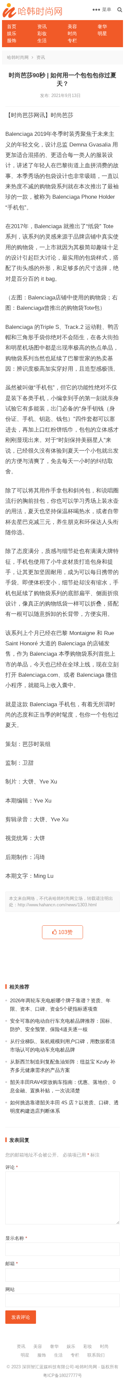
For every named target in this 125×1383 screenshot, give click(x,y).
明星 (102, 33)
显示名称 (16, 1238)
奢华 (102, 26)
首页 (11, 26)
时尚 (72, 33)
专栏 (72, 40)
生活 (42, 40)
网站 (10, 1289)
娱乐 (11, 33)
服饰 (11, 40)
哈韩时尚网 (18, 57)
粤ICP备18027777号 (62, 1375)
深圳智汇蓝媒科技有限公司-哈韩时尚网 (59, 1366)
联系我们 (96, 1355)
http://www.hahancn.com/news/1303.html (57, 904)
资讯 (42, 26)
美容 (72, 26)
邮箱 (11, 1263)
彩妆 (42, 33)
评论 (11, 1167)
